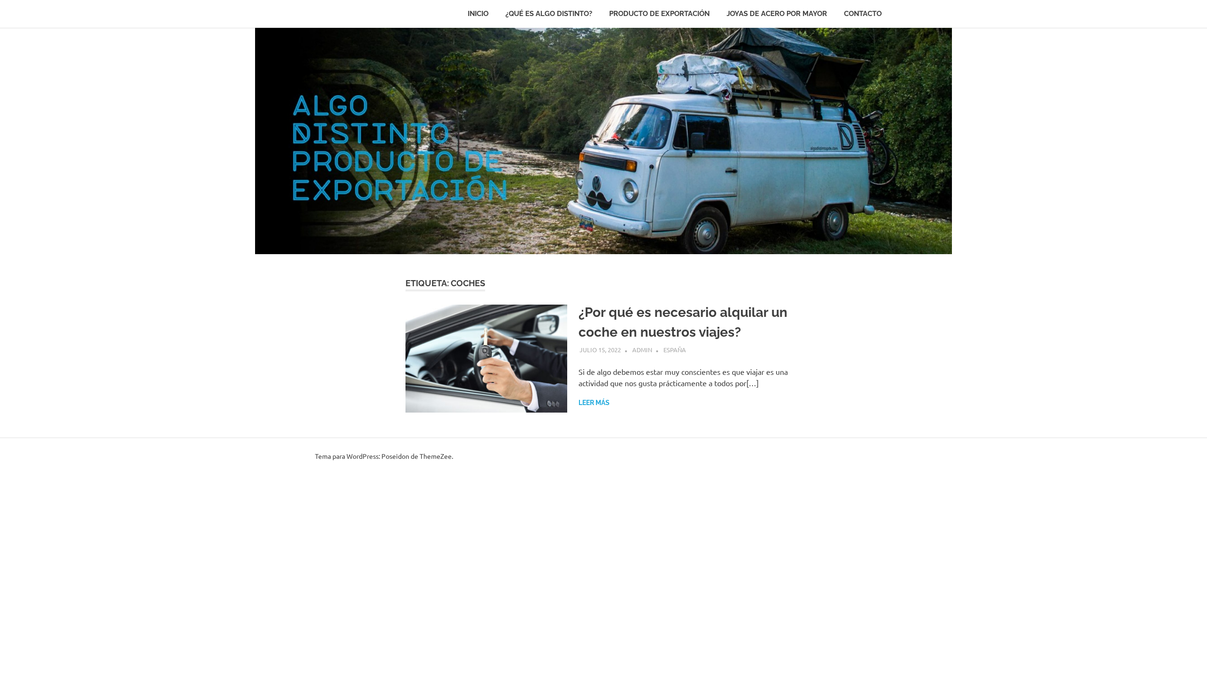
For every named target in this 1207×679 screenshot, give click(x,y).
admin (642, 350)
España (674, 350)
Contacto (863, 13)
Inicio (478, 13)
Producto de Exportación (659, 13)
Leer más (594, 402)
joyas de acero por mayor (777, 13)
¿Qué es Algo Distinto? (548, 13)
